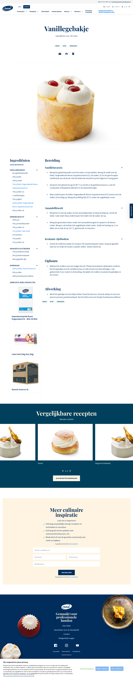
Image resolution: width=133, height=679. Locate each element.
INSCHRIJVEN (67, 572)
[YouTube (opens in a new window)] (77, 645)
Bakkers (26, 7)
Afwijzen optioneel (102, 669)
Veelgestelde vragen (66, 638)
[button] (63, 471)
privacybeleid (73, 544)
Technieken (45, 11)
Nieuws (66, 11)
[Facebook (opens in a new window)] (55, 645)
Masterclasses (57, 11)
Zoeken (108, 6)
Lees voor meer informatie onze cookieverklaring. (19, 675)
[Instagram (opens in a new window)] (66, 645)
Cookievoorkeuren (66, 655)
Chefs (19, 7)
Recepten (33, 11)
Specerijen (73, 46)
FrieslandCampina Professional (121, 2)
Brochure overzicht (88, 11)
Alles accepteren (117, 669)
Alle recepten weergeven (66, 478)
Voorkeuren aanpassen (87, 669)
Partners (77, 11)
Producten (21, 11)
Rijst (64, 46)
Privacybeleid (66, 651)
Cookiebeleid (76, 651)
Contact (117, 6)
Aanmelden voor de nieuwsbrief (66, 630)
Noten (57, 46)
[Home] (7, 8)
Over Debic (66, 626)
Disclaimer (56, 651)
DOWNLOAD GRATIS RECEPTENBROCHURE (106, 11)
